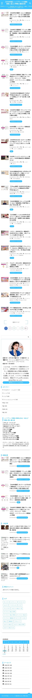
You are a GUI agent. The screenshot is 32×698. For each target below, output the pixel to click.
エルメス (6, 605)
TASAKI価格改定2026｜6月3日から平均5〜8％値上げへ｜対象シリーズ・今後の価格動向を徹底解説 (20, 173)
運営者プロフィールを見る (16, 382)
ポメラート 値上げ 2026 (23, 285)
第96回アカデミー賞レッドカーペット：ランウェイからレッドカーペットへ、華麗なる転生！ (20, 539)
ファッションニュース (10, 399)
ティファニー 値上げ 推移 (9, 614)
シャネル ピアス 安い (9, 427)
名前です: (5, 358)
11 (22, 328)
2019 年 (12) (8, 684)
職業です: (5, 360)
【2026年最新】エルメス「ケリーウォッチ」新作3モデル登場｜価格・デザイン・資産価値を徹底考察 (20, 61)
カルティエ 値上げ (8, 624)
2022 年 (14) (8, 676)
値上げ (25, 117)
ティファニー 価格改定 (9, 618)
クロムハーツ (17, 621)
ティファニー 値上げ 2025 (9, 611)
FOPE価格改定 (19, 102)
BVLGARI (22, 132)
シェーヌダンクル (16, 21)
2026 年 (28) (8, 665)
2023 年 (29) (8, 673)
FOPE (13, 102)
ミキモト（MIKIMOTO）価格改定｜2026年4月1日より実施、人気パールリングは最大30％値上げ (20, 233)
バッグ (6, 396)
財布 (5, 409)
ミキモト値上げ (17, 238)
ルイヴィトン (13, 602)
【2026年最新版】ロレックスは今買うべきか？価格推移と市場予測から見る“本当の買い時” (20, 203)
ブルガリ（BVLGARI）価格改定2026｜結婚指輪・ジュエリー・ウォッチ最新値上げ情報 (20, 264)
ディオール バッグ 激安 (9, 432)
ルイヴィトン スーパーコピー (11, 424)
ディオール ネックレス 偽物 (11, 437)
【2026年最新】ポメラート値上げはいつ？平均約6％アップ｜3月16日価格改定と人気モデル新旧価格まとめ (20, 279)
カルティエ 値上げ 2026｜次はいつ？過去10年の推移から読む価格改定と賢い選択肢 (20, 528)
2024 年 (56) (8, 670)
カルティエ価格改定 (18, 148)
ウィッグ (6, 393)
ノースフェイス (13, 605)
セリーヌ (18, 618)
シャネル (24, 618)
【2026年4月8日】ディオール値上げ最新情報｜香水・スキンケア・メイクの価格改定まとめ (20, 294)
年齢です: (16, 358)
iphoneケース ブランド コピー (12, 426)
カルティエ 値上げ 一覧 (17, 608)
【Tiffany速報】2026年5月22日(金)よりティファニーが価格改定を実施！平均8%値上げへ (20, 188)
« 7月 (4, 654)
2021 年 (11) (8, 678)
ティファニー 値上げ (21, 614)
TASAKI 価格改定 (16, 178)
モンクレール (21, 602)
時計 (5, 403)
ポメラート (26, 52)
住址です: (5, 363)
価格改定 (11, 621)
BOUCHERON (15, 132)
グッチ (20, 605)
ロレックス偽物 (8, 429)
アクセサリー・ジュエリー (11, 390)
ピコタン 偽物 (7, 431)
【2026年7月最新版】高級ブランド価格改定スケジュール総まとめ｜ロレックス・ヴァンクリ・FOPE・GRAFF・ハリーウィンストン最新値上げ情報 (20, 78)
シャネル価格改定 (17, 223)
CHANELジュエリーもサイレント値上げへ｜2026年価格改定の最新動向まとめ (20, 158)
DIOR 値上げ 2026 (22, 300)
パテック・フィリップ (9, 422)
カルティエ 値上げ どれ (9, 627)
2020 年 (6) (8, 681)
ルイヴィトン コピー (9, 434)
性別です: (24, 358)
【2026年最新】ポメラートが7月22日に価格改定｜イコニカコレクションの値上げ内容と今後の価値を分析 (20, 48)
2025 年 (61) (8, 668)
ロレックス (27, 206)
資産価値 (15, 66)
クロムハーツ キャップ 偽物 (11, 436)
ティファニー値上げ (20, 193)
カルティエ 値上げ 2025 (19, 624)
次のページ (16, 322)
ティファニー (15, 85)
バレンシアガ (7, 608)
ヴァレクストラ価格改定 (18, 255)
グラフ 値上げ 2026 (19, 313)
